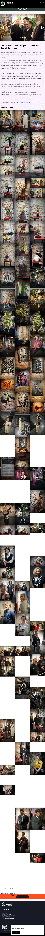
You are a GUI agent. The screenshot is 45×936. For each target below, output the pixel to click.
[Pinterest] (26, 9)
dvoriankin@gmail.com (10, 915)
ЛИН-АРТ (5, 932)
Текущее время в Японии (5, 893)
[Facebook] (19, 9)
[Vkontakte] (21, 9)
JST (14, 893)
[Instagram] (24, 9)
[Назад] (2, 27)
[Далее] (42, 27)
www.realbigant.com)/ (26, 102)
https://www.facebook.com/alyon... (24, 99)
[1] (22, 37)
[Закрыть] (43, 926)
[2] (25, 37)
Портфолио (4, 913)
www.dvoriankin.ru (6, 916)
